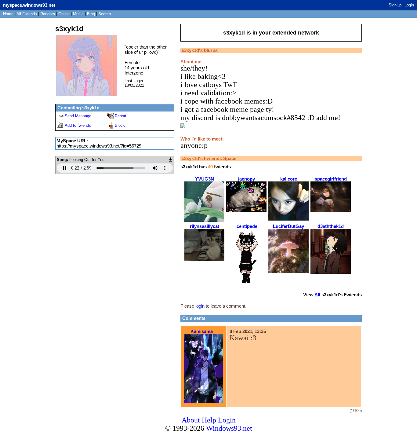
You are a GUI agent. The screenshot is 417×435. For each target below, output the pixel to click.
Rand (47, 14)
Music (78, 14)
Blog (91, 14)
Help (209, 420)
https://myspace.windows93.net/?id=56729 (98, 145)
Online (64, 14)
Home (8, 14)
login (200, 306)
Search (104, 14)
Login (409, 5)
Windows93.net (229, 428)
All (26, 14)
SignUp (395, 5)
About (191, 420)
